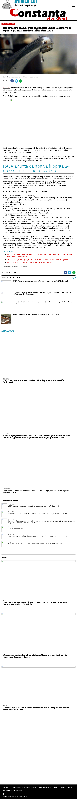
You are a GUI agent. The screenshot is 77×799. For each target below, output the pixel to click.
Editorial (69, 787)
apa (10, 266)
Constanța (6, 787)
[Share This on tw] (16, 81)
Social (12, 23)
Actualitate (5, 23)
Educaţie (55, 787)
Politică (33, 787)
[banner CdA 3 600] (38, 146)
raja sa (25, 266)
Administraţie (16, 787)
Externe (62, 787)
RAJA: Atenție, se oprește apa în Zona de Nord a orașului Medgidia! (37, 259)
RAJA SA (6, 87)
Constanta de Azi (14, 77)
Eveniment (47, 787)
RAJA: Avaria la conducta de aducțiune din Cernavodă (31, 262)
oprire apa (15, 266)
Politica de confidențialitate (12, 790)
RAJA (20, 266)
